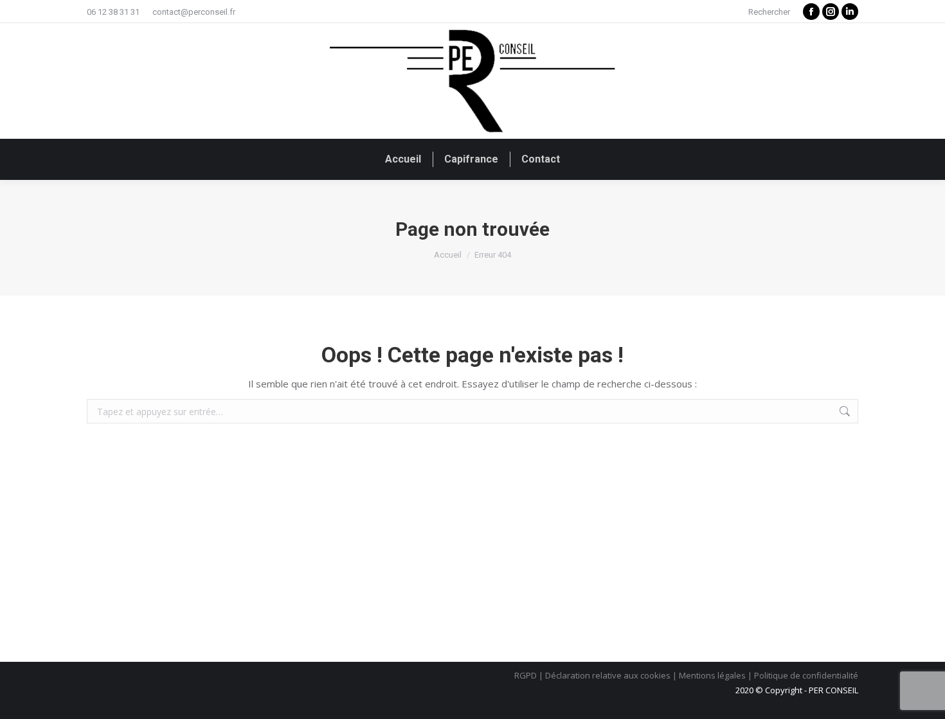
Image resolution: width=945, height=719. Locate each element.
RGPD (525, 675)
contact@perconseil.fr (193, 12)
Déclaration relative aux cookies (607, 675)
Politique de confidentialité (806, 675)
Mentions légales (712, 675)
